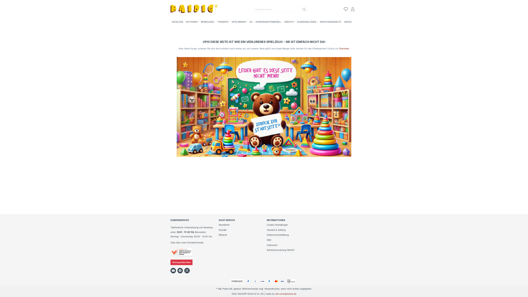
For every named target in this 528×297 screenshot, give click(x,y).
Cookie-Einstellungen (277, 224)
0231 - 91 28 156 (185, 232)
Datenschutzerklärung (278, 234)
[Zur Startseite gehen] (194, 9)
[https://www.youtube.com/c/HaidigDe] (173, 270)
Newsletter (224, 224)
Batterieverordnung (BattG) (281, 250)
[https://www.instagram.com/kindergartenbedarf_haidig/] (187, 270)
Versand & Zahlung (276, 230)
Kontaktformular (195, 242)
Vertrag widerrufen (181, 262)
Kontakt (223, 230)
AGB (269, 240)
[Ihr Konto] (353, 9)
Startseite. (344, 48)
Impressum (272, 245)
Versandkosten (272, 288)
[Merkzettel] (346, 9)
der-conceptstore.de (285, 293)
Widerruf (223, 234)
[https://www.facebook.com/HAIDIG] (180, 270)
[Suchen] (304, 9)
